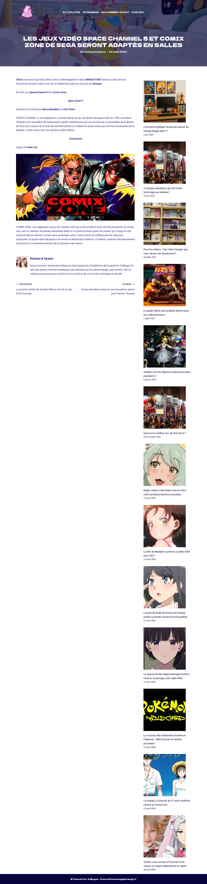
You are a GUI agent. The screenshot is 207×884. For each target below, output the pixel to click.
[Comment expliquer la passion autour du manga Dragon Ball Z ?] (167, 101)
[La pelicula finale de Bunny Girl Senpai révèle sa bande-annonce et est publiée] (167, 587)
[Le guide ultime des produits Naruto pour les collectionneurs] (167, 285)
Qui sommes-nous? (115, 12)
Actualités (71, 12)
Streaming (91, 12)
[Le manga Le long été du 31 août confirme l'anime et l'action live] (167, 775)
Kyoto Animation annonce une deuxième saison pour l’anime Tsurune (108, 289)
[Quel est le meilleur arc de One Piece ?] (167, 407)
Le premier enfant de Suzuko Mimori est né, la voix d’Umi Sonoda (44, 289)
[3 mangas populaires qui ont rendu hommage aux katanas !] (167, 162)
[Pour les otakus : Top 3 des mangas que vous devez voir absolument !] (167, 224)
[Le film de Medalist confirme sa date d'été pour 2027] (167, 526)
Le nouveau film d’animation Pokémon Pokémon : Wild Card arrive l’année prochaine (164, 739)
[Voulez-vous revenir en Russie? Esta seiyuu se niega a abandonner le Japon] (167, 836)
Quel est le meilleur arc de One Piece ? (164, 433)
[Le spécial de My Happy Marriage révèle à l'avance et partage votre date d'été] (167, 648)
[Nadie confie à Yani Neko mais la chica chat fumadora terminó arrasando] (167, 465)
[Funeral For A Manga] (27, 12)
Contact (138, 12)
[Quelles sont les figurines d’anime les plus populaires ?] (167, 346)
